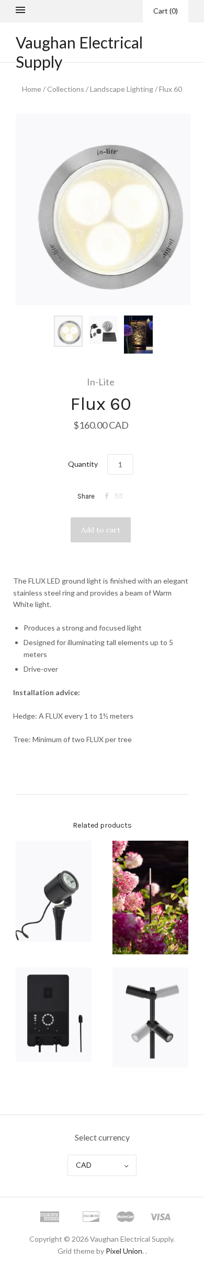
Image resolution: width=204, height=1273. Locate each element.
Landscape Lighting (121, 88)
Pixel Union (124, 1250)
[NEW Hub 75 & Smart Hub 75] (53, 1014)
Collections (65, 88)
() (165, 10)
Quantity (83, 463)
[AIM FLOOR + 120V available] (150, 1017)
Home (31, 88)
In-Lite (101, 381)
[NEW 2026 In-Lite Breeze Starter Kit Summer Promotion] (150, 897)
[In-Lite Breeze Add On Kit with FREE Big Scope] (53, 891)
